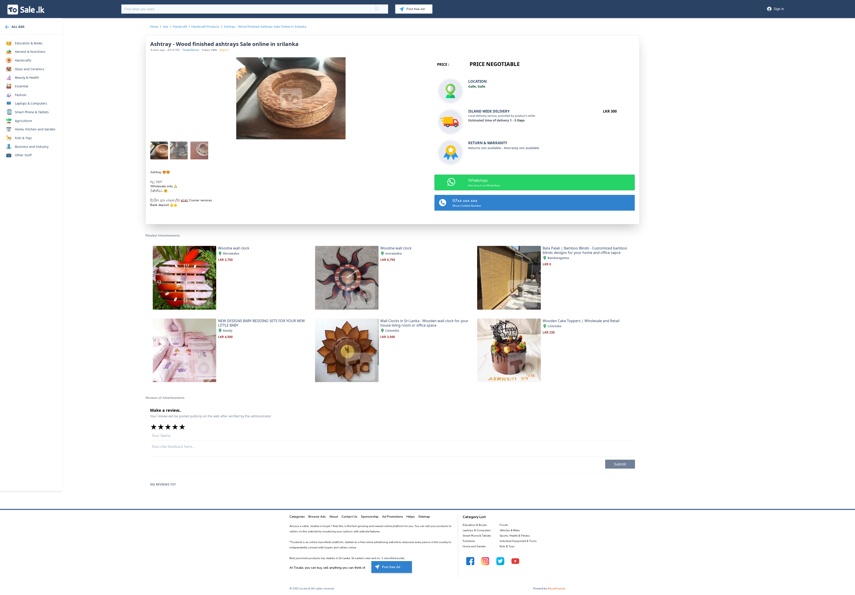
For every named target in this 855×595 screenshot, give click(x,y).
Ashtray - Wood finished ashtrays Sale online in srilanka (265, 27)
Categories (297, 517)
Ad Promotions (392, 517)
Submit (620, 464)
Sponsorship (370, 517)
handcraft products (205, 27)
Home (154, 27)
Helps (411, 517)
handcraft (180, 27)
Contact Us (349, 517)
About (333, 517)
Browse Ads (317, 517)
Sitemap (424, 517)
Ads (165, 27)
